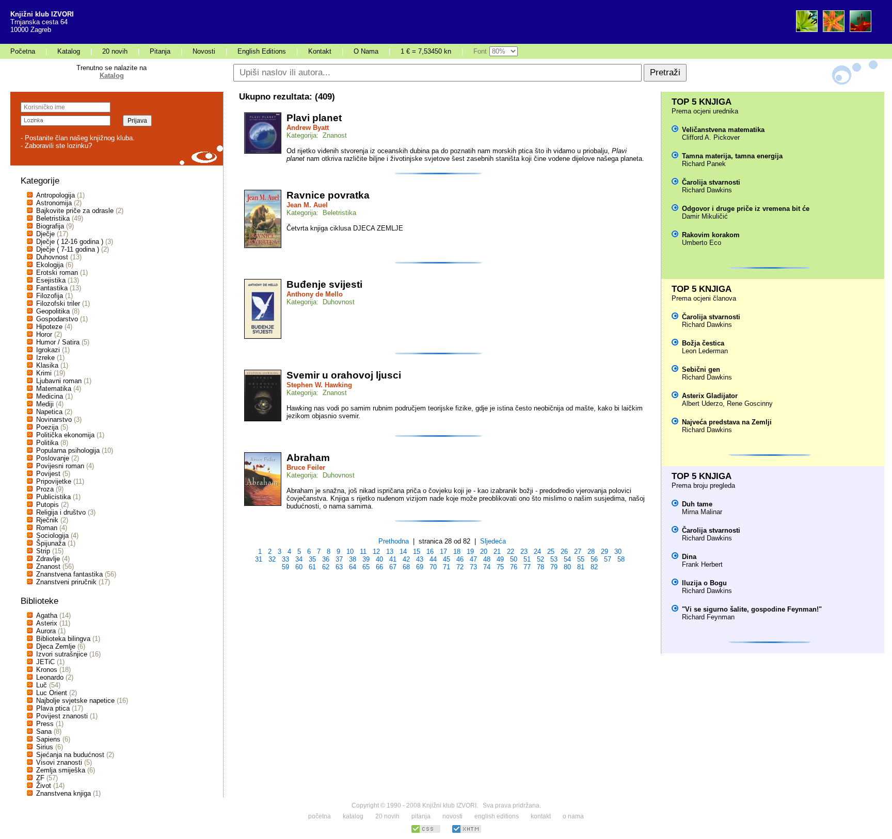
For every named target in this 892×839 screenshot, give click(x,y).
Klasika (47, 365)
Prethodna (393, 541)
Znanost (48, 566)
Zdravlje (48, 559)
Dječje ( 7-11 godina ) (67, 249)
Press (45, 724)
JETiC (45, 662)
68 (406, 567)
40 (379, 559)
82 (594, 567)
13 (389, 551)
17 (443, 551)
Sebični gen (701, 369)
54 (567, 559)
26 (564, 551)
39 (366, 559)
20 (483, 551)
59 (285, 567)
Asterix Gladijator (710, 396)
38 (352, 559)
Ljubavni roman (59, 381)
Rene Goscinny (750, 403)
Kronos (46, 669)
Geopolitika (53, 311)
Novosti (204, 51)
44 (433, 559)
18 (456, 551)
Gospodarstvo (57, 319)
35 (312, 559)
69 (419, 567)
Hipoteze (49, 327)
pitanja (421, 816)
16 (430, 551)
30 (618, 551)
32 (272, 559)
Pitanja (160, 51)
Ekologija (49, 265)
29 (604, 551)
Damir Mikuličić (705, 216)
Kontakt (319, 51)
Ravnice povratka (328, 195)
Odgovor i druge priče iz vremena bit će (745, 208)
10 (350, 551)
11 (363, 551)
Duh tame (697, 504)
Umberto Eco (701, 242)
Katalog (68, 51)
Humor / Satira (57, 342)
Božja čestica (703, 343)
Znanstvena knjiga (63, 793)
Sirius (44, 747)
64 (352, 567)
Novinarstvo (54, 419)
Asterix (46, 623)
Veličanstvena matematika (723, 130)
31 (258, 559)
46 (460, 559)
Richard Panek (704, 164)
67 (392, 567)
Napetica (49, 412)
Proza (45, 489)
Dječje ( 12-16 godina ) (69, 241)
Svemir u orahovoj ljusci (343, 375)
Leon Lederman (705, 351)
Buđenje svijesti (324, 284)
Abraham (308, 457)
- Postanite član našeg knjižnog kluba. (78, 138)
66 (379, 567)
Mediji (45, 404)
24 (537, 551)
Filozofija (49, 296)
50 (513, 559)
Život (43, 785)
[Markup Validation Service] (466, 831)
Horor (44, 334)
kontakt (541, 816)
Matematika (53, 388)
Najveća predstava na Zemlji (727, 422)
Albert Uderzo (702, 403)
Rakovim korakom (711, 235)
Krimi (44, 373)
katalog (353, 816)
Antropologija (55, 195)
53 (554, 559)
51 (527, 559)
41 (392, 559)
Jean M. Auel (307, 205)
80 (567, 567)
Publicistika (53, 497)
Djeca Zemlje (55, 646)
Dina (689, 557)
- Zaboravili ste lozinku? (56, 146)
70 (433, 567)
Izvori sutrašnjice (61, 654)
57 (607, 559)
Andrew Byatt (307, 127)
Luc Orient (51, 693)
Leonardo (49, 677)
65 (366, 567)
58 (621, 559)
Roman (46, 528)
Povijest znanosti (62, 716)
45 (446, 559)
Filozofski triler (58, 303)
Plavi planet (314, 117)
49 (500, 559)
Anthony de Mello (314, 294)
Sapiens (48, 739)
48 (486, 559)
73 (473, 567)
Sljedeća (493, 541)
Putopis (47, 504)
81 (580, 567)
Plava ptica (53, 708)
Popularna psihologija (68, 450)
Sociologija (52, 535)
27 (577, 551)
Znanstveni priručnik (66, 582)
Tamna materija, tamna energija (732, 156)
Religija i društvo (61, 512)
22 (510, 551)
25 (550, 551)
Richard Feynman (708, 617)
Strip (43, 551)
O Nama (366, 51)
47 (473, 559)
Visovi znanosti (59, 762)
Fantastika (52, 288)
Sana (44, 731)
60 (298, 567)
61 (312, 567)
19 (470, 551)
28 (591, 551)
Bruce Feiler (305, 467)
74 (486, 567)
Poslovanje (52, 458)
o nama (573, 816)
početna (319, 816)
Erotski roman (57, 272)
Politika (47, 443)
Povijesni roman (60, 466)
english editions (496, 816)
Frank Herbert (702, 564)
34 (298, 559)
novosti (452, 816)
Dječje (45, 234)
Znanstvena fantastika (69, 574)
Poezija (47, 427)
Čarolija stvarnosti (711, 182)
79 (554, 567)
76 (513, 567)
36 (325, 559)
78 (540, 567)
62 (325, 567)
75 (500, 567)
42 (406, 559)
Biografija (50, 226)
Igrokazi (48, 350)
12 (376, 551)
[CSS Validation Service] (425, 831)
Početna (22, 51)
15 (416, 551)
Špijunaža (51, 543)
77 (527, 567)
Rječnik (47, 520)
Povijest (48, 474)
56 (594, 559)
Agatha (46, 615)
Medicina (49, 396)
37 (339, 559)
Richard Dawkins (707, 190)
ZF (40, 778)
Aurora (46, 631)
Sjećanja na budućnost (70, 755)
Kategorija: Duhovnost (320, 302)
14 (403, 551)
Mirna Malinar (702, 512)
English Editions (261, 51)
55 (580, 559)
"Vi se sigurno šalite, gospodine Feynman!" (752, 609)
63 (339, 567)
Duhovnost (52, 257)
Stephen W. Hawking (319, 385)
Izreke (45, 357)
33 (285, 559)
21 (497, 551)
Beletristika (53, 218)
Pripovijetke (53, 481)
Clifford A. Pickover (711, 137)
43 (419, 559)
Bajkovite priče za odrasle (75, 211)
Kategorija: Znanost (316, 135)
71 (446, 567)
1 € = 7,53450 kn (426, 51)
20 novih (115, 51)
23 (524, 551)
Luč (41, 685)
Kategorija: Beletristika (321, 213)
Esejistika (51, 280)
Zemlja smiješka (60, 770)
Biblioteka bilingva (63, 639)
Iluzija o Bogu (704, 583)
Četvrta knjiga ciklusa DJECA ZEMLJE (344, 228)
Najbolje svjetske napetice (75, 700)
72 (460, 567)
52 (540, 559)
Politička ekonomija (65, 435)
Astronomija (54, 203)
